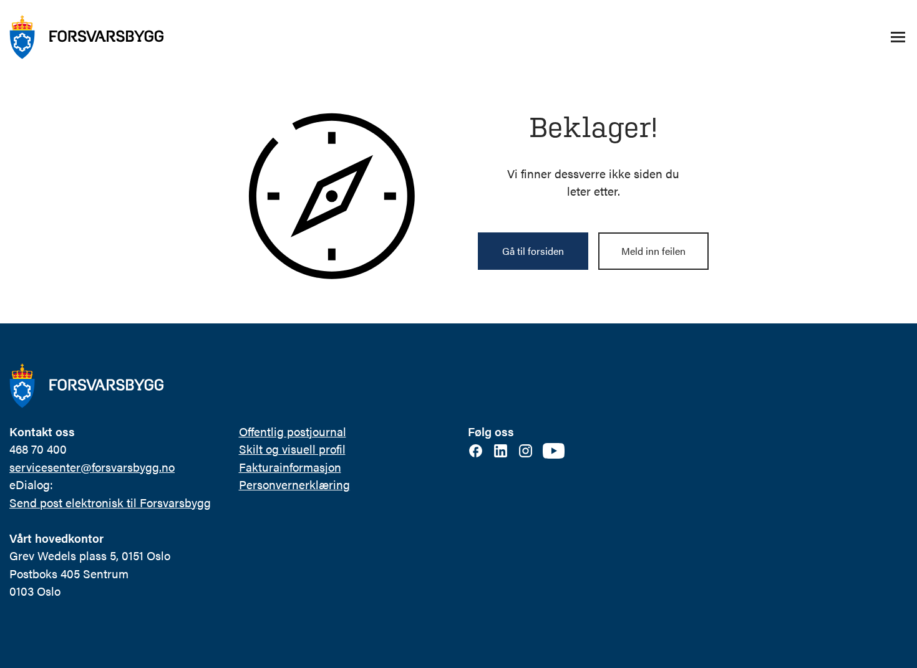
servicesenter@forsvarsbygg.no (92, 467)
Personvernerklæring (294, 484)
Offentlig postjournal (292, 431)
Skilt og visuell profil (292, 449)
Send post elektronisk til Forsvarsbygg (110, 502)
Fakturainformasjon (290, 467)
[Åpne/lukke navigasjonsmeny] (898, 37)
